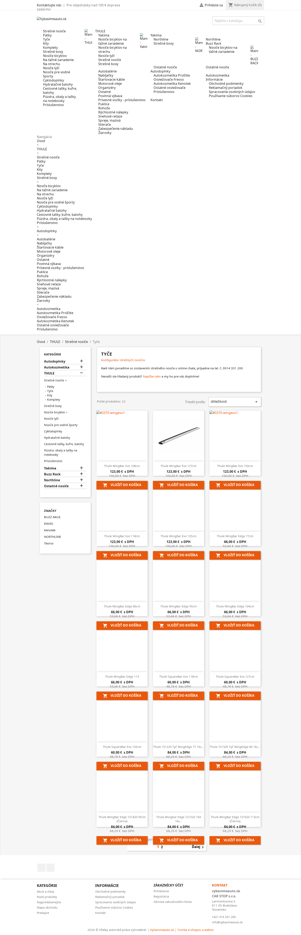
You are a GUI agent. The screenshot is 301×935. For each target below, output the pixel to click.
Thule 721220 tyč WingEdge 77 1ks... (178, 747)
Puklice (103, 104)
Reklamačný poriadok (225, 87)
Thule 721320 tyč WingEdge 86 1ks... (235, 747)
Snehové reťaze (110, 116)
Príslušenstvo (53, 105)
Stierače (104, 124)
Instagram (50, 868)
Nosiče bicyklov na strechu (112, 49)
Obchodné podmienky (226, 83)
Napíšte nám (152, 376)
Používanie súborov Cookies (230, 96)
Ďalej (198, 847)
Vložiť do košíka (122, 485)
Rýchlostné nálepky (113, 112)
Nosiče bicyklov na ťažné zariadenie (112, 41)
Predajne (43, 913)
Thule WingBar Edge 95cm (178, 606)
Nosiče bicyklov (55, 55)
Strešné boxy (53, 51)
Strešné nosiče (54, 31)
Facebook (41, 868)
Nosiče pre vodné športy (56, 74)
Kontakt (100, 913)
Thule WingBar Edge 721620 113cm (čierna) (235, 819)
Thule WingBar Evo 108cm (122, 466)
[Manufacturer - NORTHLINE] (199, 44)
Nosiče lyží (51, 68)
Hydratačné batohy (58, 84)
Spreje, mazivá (109, 120)
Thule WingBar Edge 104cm (235, 606)
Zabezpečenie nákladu (115, 128)
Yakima (103, 35)
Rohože (104, 108)
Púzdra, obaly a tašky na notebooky (59, 98)
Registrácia (161, 896)
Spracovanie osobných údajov (232, 91)
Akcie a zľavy (45, 891)
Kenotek (49, 530)
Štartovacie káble (111, 79)
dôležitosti (235, 401)
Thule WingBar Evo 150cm (235, 466)
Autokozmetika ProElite (172, 75)
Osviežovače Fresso (169, 79)
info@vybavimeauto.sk (227, 922)
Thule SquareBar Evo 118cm (178, 676)
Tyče (46, 39)
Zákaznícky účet (168, 885)
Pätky (47, 35)
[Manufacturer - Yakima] (144, 40)
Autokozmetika (48, 308)
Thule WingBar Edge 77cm (235, 536)
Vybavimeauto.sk (162, 930)
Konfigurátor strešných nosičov (123, 360)
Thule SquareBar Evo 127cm (235, 676)
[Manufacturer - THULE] (88, 36)
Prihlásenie (161, 891)
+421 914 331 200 (224, 917)
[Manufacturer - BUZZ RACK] (254, 55)
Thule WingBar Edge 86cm (122, 606)
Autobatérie (107, 71)
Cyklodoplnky (53, 80)
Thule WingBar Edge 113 (122, 676)
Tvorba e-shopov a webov (195, 930)
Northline (161, 39)
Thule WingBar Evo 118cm (122, 536)
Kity (46, 43)
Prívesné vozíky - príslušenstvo (122, 100)
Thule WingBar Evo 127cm (178, 466)
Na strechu (51, 64)
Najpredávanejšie (49, 902)
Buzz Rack (52, 474)
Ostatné (104, 91)
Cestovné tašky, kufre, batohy (60, 90)
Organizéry (107, 87)
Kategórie (52, 354)
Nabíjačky (105, 75)
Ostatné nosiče (165, 67)
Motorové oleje (110, 83)
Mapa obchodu (47, 907)
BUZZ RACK (52, 517)
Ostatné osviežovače (170, 87)
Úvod (41, 141)
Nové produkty (47, 897)
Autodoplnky (47, 231)
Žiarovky (104, 132)
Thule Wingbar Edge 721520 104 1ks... (178, 819)
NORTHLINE (52, 537)
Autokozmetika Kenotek (172, 83)
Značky (50, 510)
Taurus (48, 543)
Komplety (50, 47)
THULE (42, 149)
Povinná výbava (110, 96)
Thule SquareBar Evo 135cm (122, 747)
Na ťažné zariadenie (58, 60)
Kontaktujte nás (49, 5)
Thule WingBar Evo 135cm (178, 536)
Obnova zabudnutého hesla (173, 902)
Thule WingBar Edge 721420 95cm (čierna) (122, 819)
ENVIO (48, 523)
